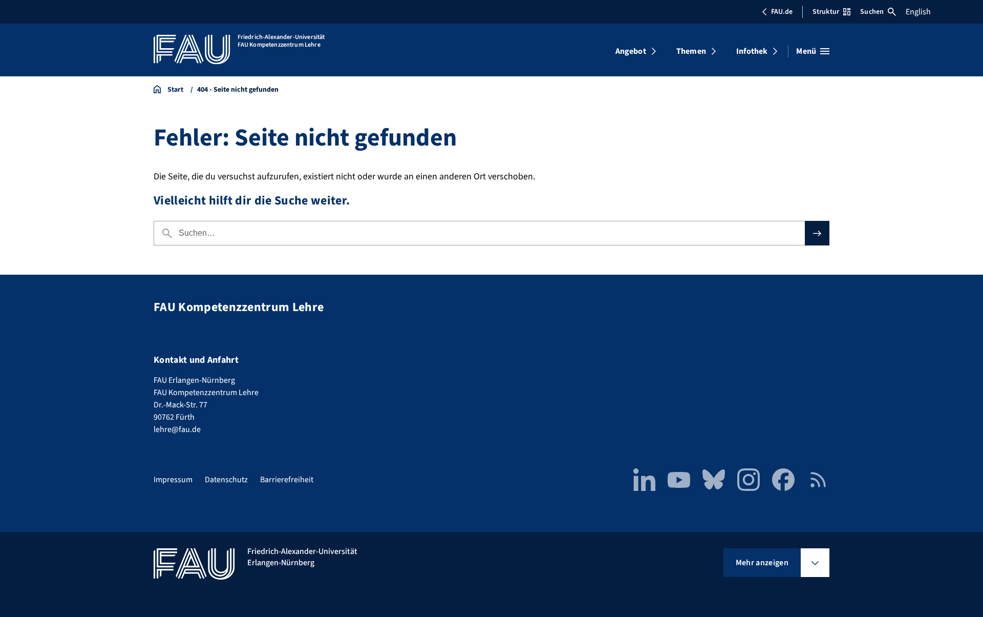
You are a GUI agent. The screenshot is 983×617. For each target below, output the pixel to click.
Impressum (173, 479)
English (918, 11)
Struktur (826, 12)
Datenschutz (226, 479)
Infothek (751, 51)
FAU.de (782, 12)
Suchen (872, 12)
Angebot (630, 51)
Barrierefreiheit (286, 479)
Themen (691, 51)
